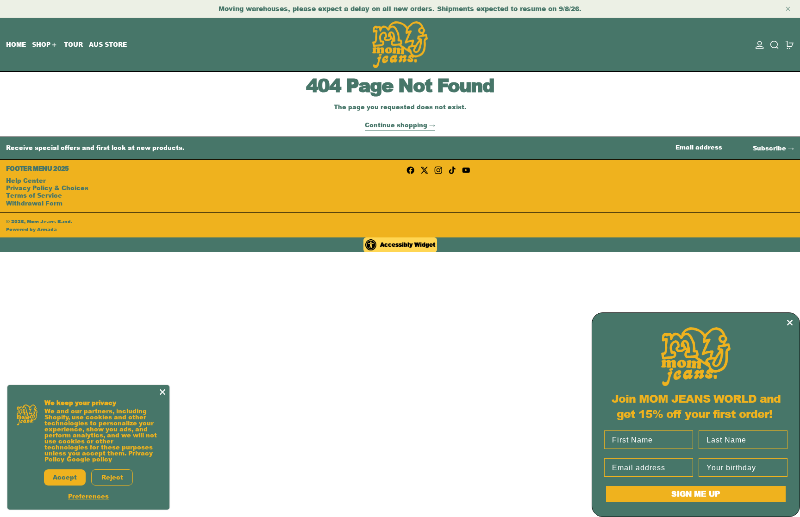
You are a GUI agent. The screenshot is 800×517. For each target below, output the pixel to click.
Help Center (26, 180)
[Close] (162, 392)
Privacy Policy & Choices (47, 188)
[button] (774, 44)
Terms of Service (34, 195)
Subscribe (769, 148)
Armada (47, 229)
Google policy (89, 459)
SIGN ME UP (695, 493)
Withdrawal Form (34, 203)
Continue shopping (396, 125)
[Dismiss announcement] (787, 8)
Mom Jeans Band (49, 221)
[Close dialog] (789, 322)
